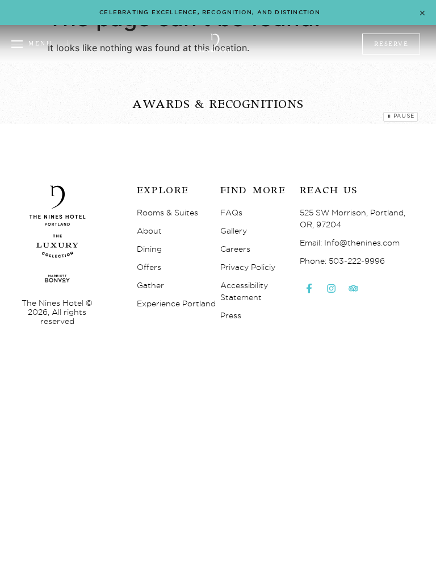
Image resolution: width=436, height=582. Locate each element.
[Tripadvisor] (353, 288)
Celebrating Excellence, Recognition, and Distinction (209, 12)
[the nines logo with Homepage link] (215, 50)
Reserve (391, 44)
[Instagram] (331, 288)
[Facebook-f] (309, 288)
